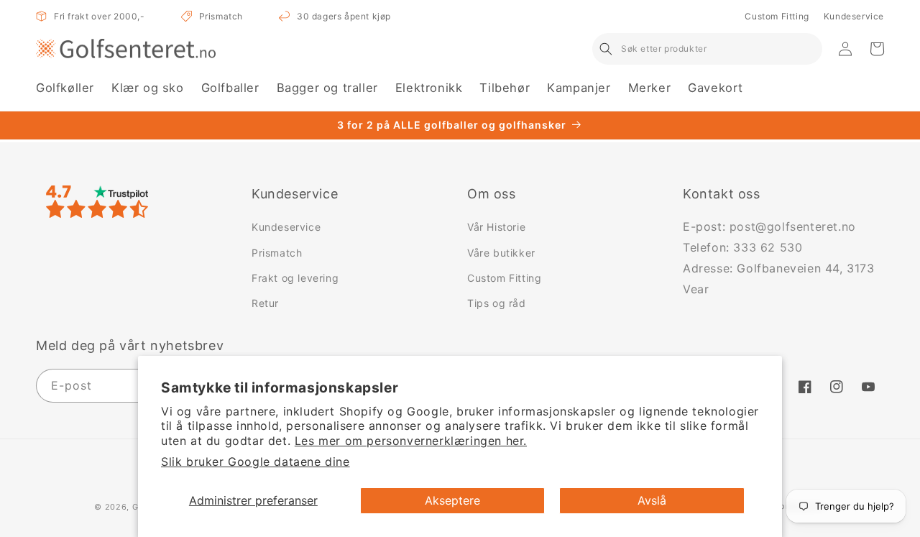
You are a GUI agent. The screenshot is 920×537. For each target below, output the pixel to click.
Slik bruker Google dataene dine (255, 461)
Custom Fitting (777, 16)
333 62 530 (767, 247)
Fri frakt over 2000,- (99, 16)
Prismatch (221, 16)
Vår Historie (496, 227)
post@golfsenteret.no (793, 226)
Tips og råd (496, 303)
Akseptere (452, 500)
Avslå (652, 500)
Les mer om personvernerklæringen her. (411, 440)
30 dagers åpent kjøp (344, 16)
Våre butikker (501, 253)
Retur (265, 303)
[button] (65, 88)
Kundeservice (854, 16)
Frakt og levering (295, 278)
